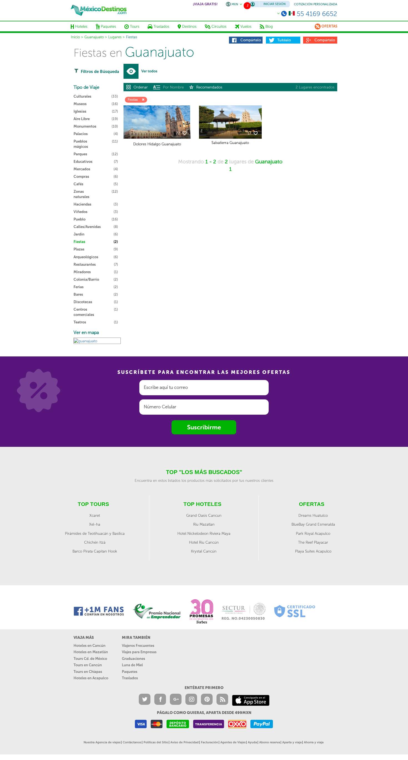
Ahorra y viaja (314, 742)
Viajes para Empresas (139, 652)
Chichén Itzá (94, 542)
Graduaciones (133, 659)
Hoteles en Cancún (89, 646)
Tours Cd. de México (90, 659)
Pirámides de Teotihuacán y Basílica (95, 533)
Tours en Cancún (88, 665)
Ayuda (252, 742)
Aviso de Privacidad (184, 742)
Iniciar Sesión (274, 4)
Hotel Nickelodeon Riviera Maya (203, 533)
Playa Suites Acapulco (313, 551)
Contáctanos (132, 742)
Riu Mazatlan (204, 524)
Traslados (130, 678)
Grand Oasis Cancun (203, 515)
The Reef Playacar (313, 542)
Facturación (209, 742)
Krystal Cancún (203, 551)
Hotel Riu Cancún (204, 542)
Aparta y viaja (292, 742)
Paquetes (129, 672)
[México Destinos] (99, 10)
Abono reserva (269, 742)
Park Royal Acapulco (313, 533)
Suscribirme (204, 427)
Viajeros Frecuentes (138, 646)
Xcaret (94, 515)
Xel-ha (94, 524)
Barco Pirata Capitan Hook (94, 551)
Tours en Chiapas (88, 672)
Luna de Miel (132, 665)
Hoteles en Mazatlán (91, 652)
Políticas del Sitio (155, 742)
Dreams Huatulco (313, 515)
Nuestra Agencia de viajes (102, 742)
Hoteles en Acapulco (91, 678)
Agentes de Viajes (233, 742)
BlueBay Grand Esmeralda (313, 524)
